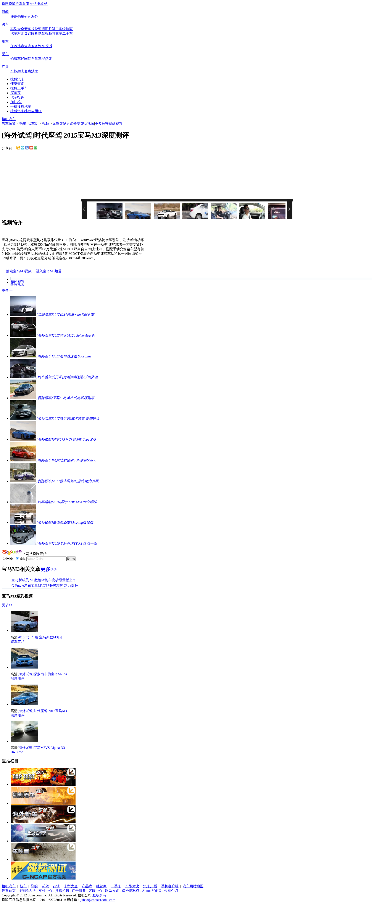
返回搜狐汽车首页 (15, 4)
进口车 (57, 29)
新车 (27, 29)
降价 (34, 33)
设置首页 (9, 891)
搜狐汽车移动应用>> (26, 111)
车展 (41, 58)
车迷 (20, 58)
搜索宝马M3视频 (19, 271)
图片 (48, 29)
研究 (27, 16)
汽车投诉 (45, 46)
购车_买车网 (28, 123)
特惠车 (57, 33)
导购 (27, 33)
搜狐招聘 (62, 891)
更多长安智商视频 (80, 123)
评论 (13, 16)
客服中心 (95, 891)
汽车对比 (17, 33)
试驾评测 (59, 123)
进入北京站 (39, 4)
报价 (34, 29)
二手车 (67, 33)
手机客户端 (170, 886)
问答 (27, 58)
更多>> (7, 290)
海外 (34, 16)
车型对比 (132, 886)
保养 (13, 46)
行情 (56, 886)
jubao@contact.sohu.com (98, 900)
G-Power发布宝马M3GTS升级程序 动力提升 (44, 586)
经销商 (67, 29)
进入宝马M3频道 (48, 271)
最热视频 (17, 284)
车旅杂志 (17, 71)
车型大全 (17, 29)
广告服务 (79, 891)
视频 (48, 33)
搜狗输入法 (27, 891)
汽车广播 (150, 886)
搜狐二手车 (19, 88)
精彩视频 (17, 281)
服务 (34, 46)
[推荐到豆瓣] (35, 148)
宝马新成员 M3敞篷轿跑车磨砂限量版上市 (43, 580)
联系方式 (112, 891)
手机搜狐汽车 (20, 106)
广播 (5, 66)
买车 (5, 24)
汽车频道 (9, 123)
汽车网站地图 (193, 886)
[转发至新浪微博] (31, 148)
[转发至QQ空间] (22, 148)
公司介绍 (171, 891)
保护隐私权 (130, 891)
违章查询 (24, 46)
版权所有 (99, 895)
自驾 (34, 58)
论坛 (13, 58)
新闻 (5, 12)
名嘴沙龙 (31, 71)
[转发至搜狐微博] (18, 148)
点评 (48, 58)
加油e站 (16, 102)
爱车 (5, 54)
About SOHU (151, 891)
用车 (5, 41)
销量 (20, 16)
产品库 (87, 886)
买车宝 (15, 93)
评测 (41, 29)
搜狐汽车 (17, 79)
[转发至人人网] (27, 148)
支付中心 (45, 891)
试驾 (41, 33)
